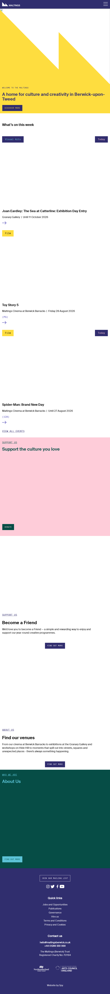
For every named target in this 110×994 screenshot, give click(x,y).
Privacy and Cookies (55, 924)
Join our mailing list (55, 878)
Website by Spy (55, 985)
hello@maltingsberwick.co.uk (55, 942)
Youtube (62, 886)
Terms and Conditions (55, 920)
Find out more (55, 646)
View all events (13, 431)
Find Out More (12, 859)
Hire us (55, 916)
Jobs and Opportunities (55, 904)
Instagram (48, 886)
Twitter (52, 886)
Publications (55, 908)
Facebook (57, 886)
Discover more (12, 108)
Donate (8, 527)
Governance (55, 912)
